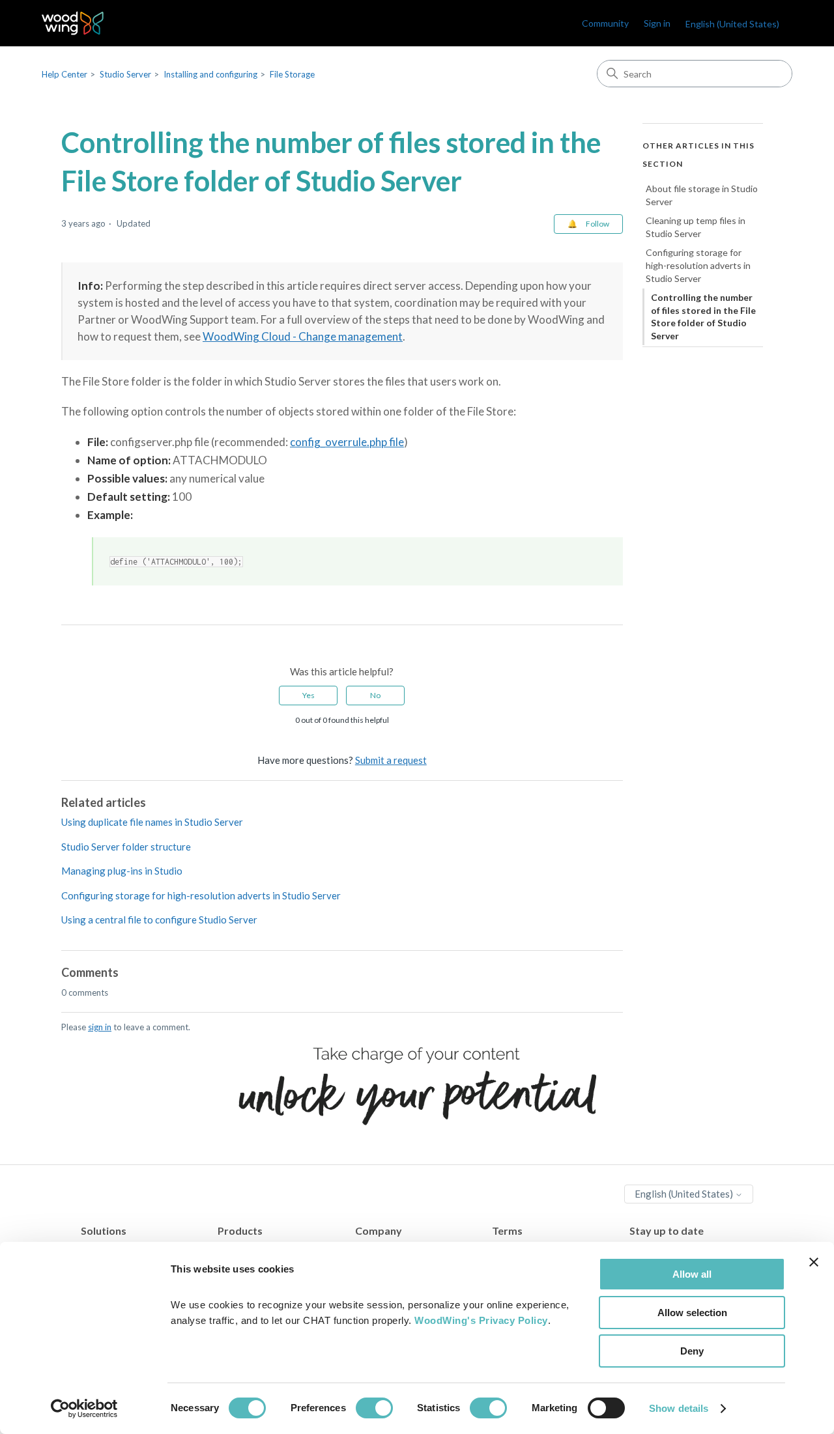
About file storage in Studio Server (702, 195)
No (375, 695)
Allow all (692, 1274)
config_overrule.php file (347, 442)
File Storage (292, 74)
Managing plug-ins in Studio (121, 871)
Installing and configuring (210, 74)
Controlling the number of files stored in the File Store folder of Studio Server (703, 316)
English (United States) (685, 1194)
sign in (99, 1027)
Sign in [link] (657, 23)
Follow (597, 224)
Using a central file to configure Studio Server (159, 919)
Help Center (64, 74)
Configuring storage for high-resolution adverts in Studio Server (201, 895)
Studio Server (125, 74)
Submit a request (391, 760)
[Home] (73, 23)
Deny (692, 1351)
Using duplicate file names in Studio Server (152, 822)
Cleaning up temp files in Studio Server (695, 227)
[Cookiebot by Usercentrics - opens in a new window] (84, 1408)
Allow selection (692, 1312)
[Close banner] (813, 1262)
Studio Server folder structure (126, 846)
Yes (308, 695)
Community (605, 23)
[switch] (374, 1408)
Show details (678, 1408)
